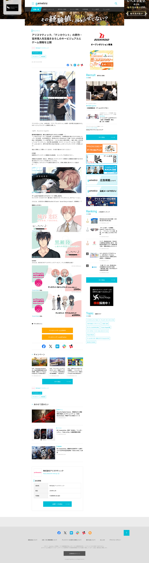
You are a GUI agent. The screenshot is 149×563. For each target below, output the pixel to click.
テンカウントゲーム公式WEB (57, 330)
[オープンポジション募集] (101, 39)
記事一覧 (36, 9)
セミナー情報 (74, 9)
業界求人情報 (62, 9)
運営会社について (32, 540)
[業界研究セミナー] (101, 60)
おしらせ (102, 540)
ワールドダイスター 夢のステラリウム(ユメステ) (98, 338)
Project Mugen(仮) (105, 327)
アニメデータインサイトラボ (107, 320)
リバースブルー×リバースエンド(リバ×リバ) (97, 331)
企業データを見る (57, 504)
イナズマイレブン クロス (92, 320)
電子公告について (90, 540)
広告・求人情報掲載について (49, 540)
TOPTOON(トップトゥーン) (93, 323)
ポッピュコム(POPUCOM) (93, 327)
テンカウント (36, 56)
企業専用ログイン (74, 553)
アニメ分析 (106, 9)
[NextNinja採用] (101, 296)
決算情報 (85, 9)
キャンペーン (36, 31)
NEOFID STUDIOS (91, 342)
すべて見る (57, 382)
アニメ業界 (95, 9)
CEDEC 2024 (105, 323)
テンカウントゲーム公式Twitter (57, 337)
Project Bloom (90, 334)
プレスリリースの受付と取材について (71, 540)
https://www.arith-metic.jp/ (50, 473)
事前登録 (43, 56)
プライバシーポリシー (115, 540)
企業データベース (48, 9)
